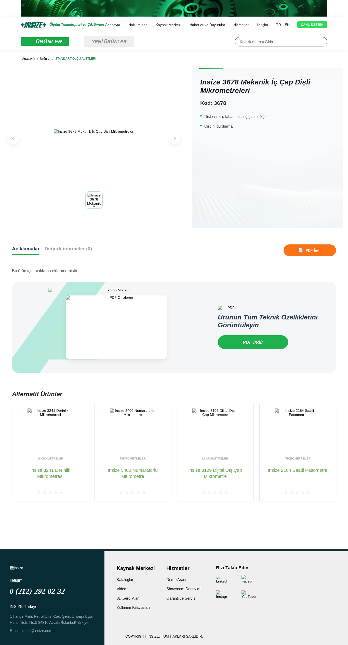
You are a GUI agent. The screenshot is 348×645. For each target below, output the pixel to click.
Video (121, 589)
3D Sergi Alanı (128, 598)
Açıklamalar (25, 248)
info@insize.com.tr (40, 630)
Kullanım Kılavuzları (133, 607)
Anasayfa (112, 25)
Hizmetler (241, 25)
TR (278, 25)
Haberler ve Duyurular (207, 25)
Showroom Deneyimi (183, 589)
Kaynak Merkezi (168, 25)
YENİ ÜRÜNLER (109, 41)
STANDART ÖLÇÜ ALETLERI (75, 58)
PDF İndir (253, 342)
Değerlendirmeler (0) (68, 248)
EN (287, 25)
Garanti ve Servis (180, 598)
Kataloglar (125, 579)
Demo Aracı (176, 579)
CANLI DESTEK (312, 25)
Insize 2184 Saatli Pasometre (297, 470)
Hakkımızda (138, 25)
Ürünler (45, 58)
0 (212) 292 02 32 (37, 591)
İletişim (262, 25)
